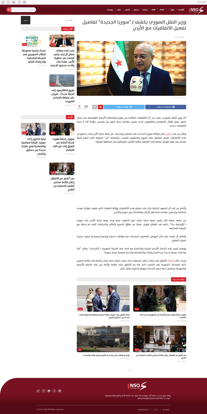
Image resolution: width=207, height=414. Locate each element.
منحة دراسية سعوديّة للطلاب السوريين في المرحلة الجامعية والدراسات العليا (34, 56)
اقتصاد (162, 9)
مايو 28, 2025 (179, 37)
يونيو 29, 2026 (124, 358)
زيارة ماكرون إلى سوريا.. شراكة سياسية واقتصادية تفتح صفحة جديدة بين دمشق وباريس (104, 316)
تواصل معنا (166, 409)
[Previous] (133, 370)
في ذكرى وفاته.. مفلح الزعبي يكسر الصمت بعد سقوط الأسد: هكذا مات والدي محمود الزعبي (62, 58)
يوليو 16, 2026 (181, 321)
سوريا (172, 9)
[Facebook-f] (24, 2)
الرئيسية (181, 9)
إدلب (52, 84)
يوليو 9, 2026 (124, 321)
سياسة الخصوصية (143, 409)
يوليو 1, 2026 (181, 361)
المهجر (127, 9)
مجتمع (136, 9)
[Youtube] (13, 2)
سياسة (145, 9)
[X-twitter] (19, 2)
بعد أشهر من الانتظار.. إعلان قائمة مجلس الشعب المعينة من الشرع (161, 356)
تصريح (169, 134)
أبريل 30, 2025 (69, 105)
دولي (119, 9)
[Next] (129, 370)
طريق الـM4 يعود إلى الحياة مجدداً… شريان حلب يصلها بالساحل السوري (62, 96)
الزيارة (171, 261)
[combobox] (52, 20)
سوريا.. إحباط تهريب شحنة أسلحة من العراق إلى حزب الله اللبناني (163, 316)
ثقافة (154, 9)
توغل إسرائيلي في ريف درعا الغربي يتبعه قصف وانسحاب (106, 355)
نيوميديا (110, 9)
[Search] (8, 9)
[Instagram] (8, 2)
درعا (80, 349)
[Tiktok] (3, 2)
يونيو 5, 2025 (41, 65)
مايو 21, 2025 (69, 69)
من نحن (155, 409)
